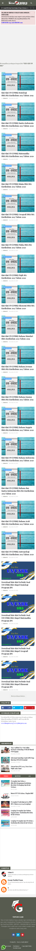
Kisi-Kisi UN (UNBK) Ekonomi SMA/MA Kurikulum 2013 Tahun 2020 (18, 307)
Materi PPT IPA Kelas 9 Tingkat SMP (22, 793)
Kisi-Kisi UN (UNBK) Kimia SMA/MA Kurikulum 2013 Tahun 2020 (17, 185)
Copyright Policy (27, 946)
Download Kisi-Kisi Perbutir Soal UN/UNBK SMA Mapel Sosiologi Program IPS (16, 585)
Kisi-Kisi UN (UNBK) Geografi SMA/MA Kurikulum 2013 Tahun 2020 (18, 215)
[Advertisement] (18, 42)
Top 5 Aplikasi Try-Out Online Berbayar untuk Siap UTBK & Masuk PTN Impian (22, 750)
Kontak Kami (17, 948)
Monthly (18, 776)
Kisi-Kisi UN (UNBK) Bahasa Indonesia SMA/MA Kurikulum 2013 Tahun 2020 (18, 459)
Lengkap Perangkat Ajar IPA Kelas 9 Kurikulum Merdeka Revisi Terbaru (22, 822)
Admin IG (11, 872)
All (29, 776)
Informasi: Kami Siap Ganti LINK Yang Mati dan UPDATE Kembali (22, 759)
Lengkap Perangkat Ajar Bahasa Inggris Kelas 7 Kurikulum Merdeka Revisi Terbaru (22, 813)
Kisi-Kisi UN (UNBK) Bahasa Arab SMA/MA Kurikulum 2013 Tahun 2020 (18, 522)
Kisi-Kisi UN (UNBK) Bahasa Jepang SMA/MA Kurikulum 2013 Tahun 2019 (17, 398)
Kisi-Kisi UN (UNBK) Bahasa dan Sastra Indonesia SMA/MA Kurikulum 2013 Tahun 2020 (18, 491)
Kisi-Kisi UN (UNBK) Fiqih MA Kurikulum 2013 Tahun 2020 (14, 276)
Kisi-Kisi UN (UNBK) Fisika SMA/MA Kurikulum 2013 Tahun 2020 (17, 246)
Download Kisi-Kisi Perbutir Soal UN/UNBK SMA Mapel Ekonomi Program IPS (16, 684)
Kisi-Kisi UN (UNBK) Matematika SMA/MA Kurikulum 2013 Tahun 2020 (18, 154)
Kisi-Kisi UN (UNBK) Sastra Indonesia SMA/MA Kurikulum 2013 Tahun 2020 (18, 124)
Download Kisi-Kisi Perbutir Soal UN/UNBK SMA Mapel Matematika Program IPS (16, 618)
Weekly (6, 776)
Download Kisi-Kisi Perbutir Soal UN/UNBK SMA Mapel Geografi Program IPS (16, 651)
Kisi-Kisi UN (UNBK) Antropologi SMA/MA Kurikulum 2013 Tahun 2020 (18, 553)
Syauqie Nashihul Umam (15, 880)
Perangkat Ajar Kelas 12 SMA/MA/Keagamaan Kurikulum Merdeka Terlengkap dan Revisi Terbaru (21, 784)
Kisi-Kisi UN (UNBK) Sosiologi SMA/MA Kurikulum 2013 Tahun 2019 (17, 94)
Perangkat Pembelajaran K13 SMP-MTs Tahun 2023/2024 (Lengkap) (22, 803)
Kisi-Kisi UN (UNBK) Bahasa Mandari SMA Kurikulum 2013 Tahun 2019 (17, 337)
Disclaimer (16, 946)
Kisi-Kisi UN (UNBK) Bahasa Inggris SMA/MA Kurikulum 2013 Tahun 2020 (18, 428)
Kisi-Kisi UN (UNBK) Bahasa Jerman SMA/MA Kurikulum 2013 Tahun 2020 (18, 368)
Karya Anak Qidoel (22, 942)
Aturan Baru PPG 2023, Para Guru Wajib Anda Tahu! (21, 767)
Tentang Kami (6, 946)
